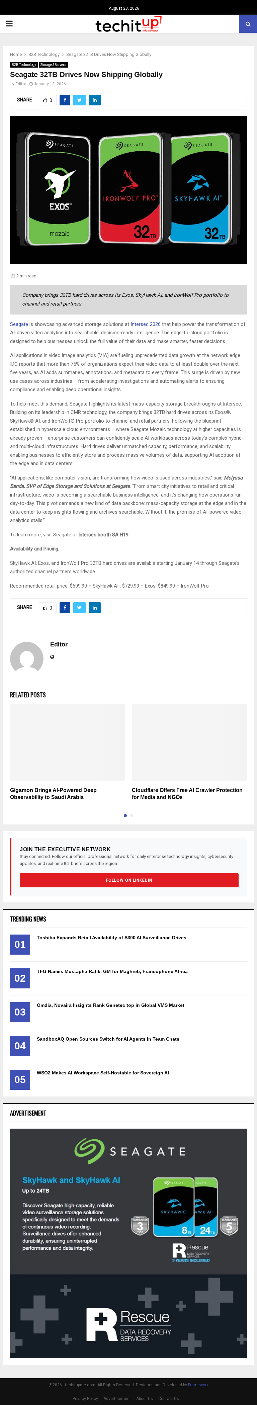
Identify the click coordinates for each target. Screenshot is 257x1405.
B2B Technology (24, 65)
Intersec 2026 (146, 324)
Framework (198, 1385)
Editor (20, 84)
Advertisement (117, 1398)
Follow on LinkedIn (129, 880)
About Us (144, 1398)
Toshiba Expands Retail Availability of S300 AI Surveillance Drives (111, 937)
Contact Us (168, 1398)
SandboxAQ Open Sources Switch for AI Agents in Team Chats (108, 1039)
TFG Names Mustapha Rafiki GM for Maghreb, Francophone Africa (112, 971)
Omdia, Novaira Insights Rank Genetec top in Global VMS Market (110, 1005)
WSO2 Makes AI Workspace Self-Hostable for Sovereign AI (103, 1072)
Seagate (19, 324)
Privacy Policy (85, 1398)
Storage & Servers (53, 65)
